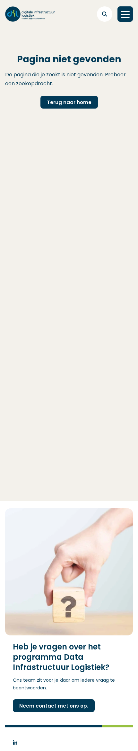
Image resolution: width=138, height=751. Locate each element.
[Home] (30, 14)
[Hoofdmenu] (125, 14)
